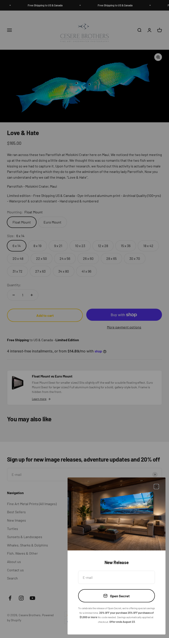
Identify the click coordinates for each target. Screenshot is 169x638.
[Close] (156, 486)
